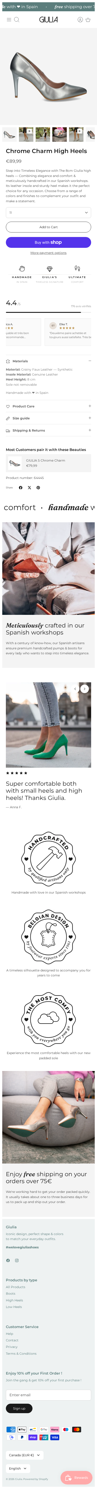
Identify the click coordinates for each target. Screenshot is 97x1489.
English (15, 1468)
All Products (15, 1287)
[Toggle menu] (9, 20)
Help (9, 1334)
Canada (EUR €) (21, 1455)
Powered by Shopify (35, 1479)
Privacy (12, 1347)
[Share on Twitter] (29, 488)
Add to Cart (48, 227)
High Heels (14, 1300)
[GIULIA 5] (15, 463)
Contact (12, 1340)
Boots (10, 1294)
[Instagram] (16, 1260)
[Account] (78, 20)
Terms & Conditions (21, 1354)
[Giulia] (48, 19)
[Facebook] (8, 1260)
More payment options (48, 253)
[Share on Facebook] (20, 488)
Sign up (19, 1408)
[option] (48, 76)
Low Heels (14, 1307)
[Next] (84, 689)
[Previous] (75, 689)
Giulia (18, 1479)
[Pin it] (38, 488)
